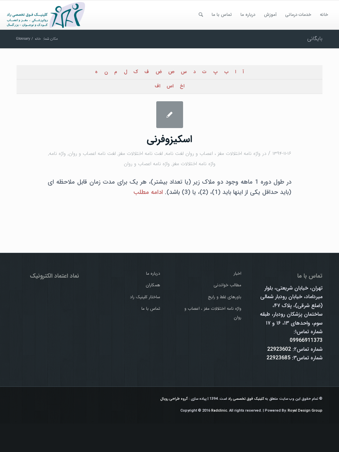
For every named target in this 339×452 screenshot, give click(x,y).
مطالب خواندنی (227, 285)
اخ (182, 86)
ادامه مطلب (148, 192)
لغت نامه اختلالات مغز (141, 154)
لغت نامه (175, 154)
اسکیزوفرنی (169, 139)
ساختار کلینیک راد (145, 297)
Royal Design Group (305, 411)
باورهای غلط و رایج (224, 297)
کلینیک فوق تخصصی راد (246, 399)
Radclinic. (219, 411)
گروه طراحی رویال (174, 399)
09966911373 (306, 340)
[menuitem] (323, 14)
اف (157, 86)
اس (170, 86)
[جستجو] (200, 14)
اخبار (237, 273)
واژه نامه (57, 154)
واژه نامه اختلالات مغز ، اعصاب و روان (223, 154)
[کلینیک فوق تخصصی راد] (46, 14)
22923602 (279, 349)
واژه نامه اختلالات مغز (194, 164)
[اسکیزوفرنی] (169, 114)
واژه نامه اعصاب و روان (147, 164)
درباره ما (153, 273)
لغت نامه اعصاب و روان (92, 154)
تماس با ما (150, 308)
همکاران (153, 285)
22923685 (278, 358)
